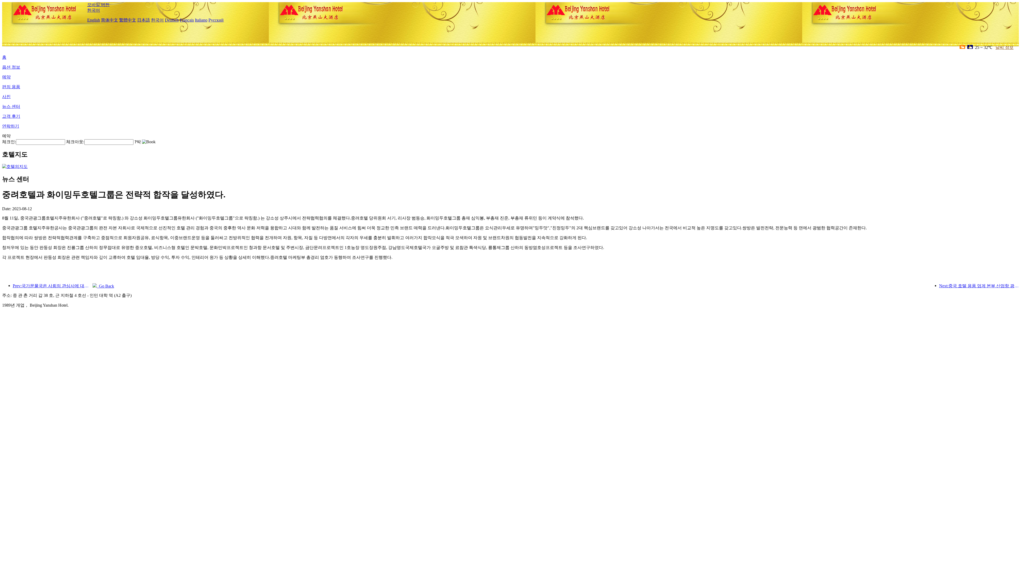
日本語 (143, 20)
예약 (6, 77)
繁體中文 (127, 20)
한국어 (93, 10)
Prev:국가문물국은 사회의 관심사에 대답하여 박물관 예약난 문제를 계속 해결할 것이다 (53, 286)
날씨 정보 (1004, 47)
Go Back (105, 286)
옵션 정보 (11, 67)
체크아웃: (75, 142)
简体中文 (109, 20)
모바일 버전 (98, 4)
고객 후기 (11, 116)
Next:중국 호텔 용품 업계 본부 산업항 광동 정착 (979, 286)
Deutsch (172, 20)
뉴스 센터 (11, 106)
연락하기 (10, 126)
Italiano (201, 20)
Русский (216, 20)
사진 (6, 96)
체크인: (9, 142)
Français (187, 20)
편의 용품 (11, 87)
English (93, 20)
